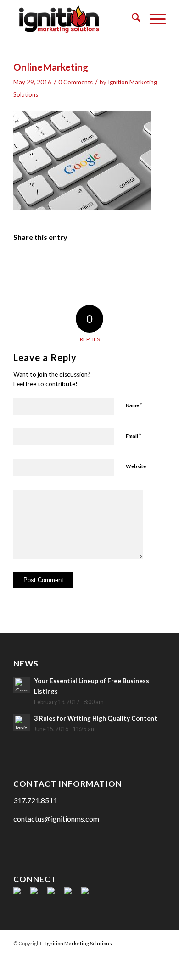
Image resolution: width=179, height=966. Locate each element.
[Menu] (153, 18)
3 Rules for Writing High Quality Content (95, 718)
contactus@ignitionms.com (56, 818)
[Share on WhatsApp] (56, 263)
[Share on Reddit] (140, 263)
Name (134, 405)
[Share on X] (39, 263)
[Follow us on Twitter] (37, 894)
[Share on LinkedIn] (90, 263)
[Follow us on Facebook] (20, 894)
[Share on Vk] (123, 263)
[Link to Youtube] (145, 954)
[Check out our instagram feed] (88, 894)
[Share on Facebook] (22, 263)
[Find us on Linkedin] (54, 894)
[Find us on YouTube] (71, 894)
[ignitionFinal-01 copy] (74, 18)
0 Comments (75, 82)
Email (133, 435)
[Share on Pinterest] (73, 263)
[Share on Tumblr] (106, 263)
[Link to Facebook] (104, 954)
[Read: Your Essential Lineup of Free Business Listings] (21, 685)
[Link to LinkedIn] (131, 954)
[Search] (131, 18)
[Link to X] (117, 954)
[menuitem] (131, 18)
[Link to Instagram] (159, 954)
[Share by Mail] (157, 263)
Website (136, 466)
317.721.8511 (35, 800)
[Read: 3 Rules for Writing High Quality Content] (21, 722)
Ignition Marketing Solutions (78, 943)
